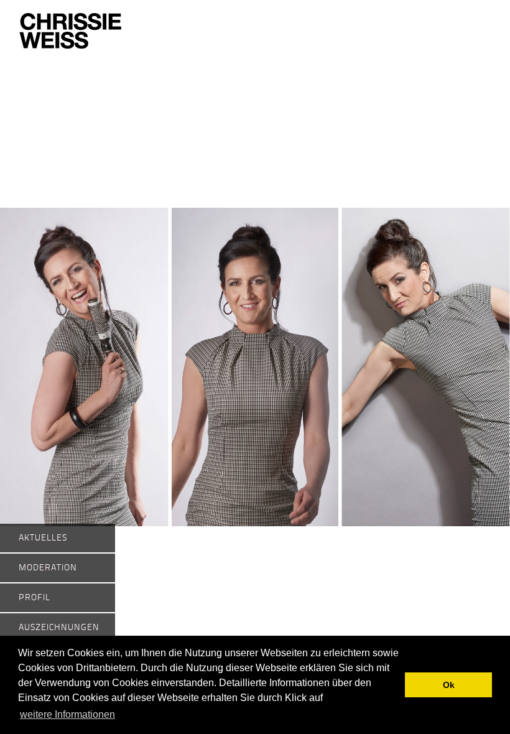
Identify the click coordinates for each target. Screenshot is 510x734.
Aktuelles (43, 538)
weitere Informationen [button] (67, 714)
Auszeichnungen (59, 627)
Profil (34, 597)
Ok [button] (449, 685)
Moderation (48, 568)
